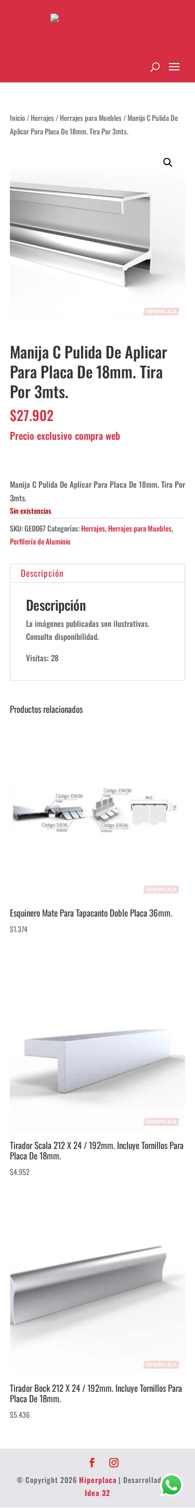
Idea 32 (97, 1492)
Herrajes (42, 118)
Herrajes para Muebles (91, 118)
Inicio (17, 118)
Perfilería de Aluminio (40, 541)
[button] (168, 162)
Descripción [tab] (42, 572)
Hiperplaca (97, 1479)
